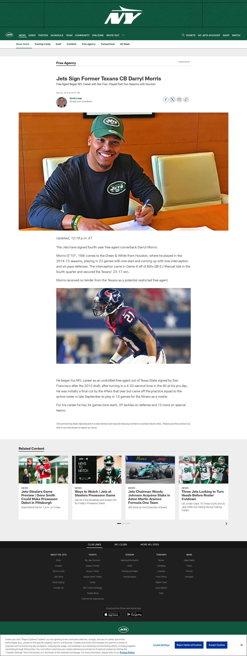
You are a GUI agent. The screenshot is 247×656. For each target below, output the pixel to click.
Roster (161, 560)
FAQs (58, 560)
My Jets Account (92, 560)
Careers (58, 566)
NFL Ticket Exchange (92, 588)
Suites (92, 582)
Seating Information (130, 560)
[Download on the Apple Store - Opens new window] (111, 615)
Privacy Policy (127, 652)
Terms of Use (58, 571)
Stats (161, 593)
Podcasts (189, 576)
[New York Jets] (123, 630)
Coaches (161, 571)
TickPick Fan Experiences (92, 598)
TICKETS (93, 554)
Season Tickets (92, 566)
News (189, 554)
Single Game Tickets (92, 576)
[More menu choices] (123, 35)
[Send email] (179, 101)
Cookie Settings (161, 645)
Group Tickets (92, 571)
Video (189, 566)
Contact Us (58, 588)
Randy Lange (76, 98)
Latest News (189, 560)
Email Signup (58, 582)
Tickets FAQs (92, 593)
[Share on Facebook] (166, 101)
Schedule (161, 566)
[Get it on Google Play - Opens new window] (134, 616)
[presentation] (227, 524)
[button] (119, 523)
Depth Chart (161, 582)
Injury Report (161, 588)
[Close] (241, 645)
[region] (123, 645)
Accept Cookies (217, 645)
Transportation (129, 576)
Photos (189, 571)
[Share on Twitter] (172, 101)
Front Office (161, 576)
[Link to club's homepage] (9, 35)
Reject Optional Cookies (189, 645)
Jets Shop (58, 576)
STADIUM (130, 554)
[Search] (183, 35)
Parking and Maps (130, 571)
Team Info (161, 554)
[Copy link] (186, 100)
